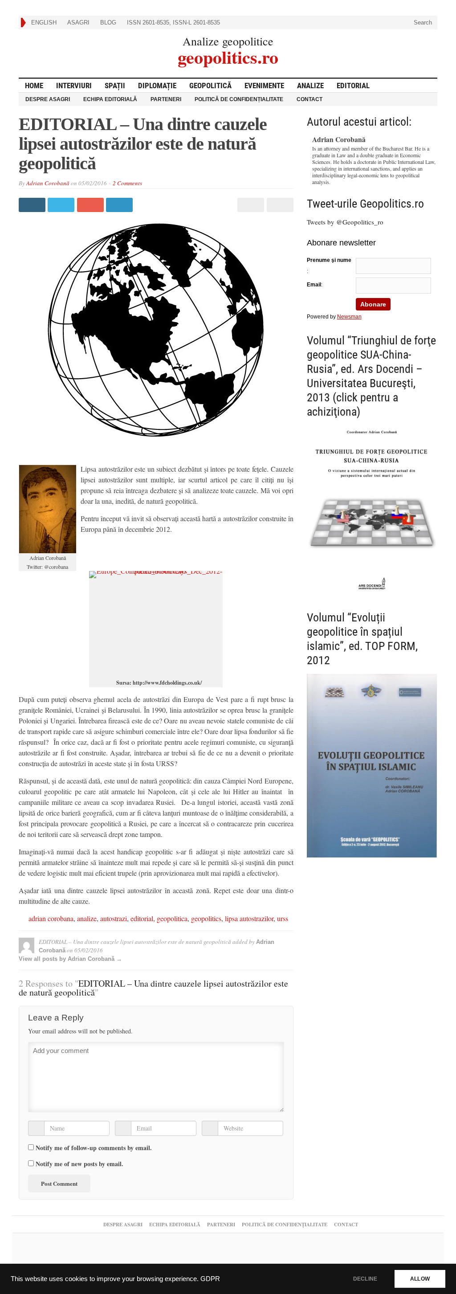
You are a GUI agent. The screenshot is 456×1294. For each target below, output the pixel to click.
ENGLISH (44, 22)
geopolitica (172, 918)
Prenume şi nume (329, 260)
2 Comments (127, 183)
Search (422, 22)
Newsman (349, 317)
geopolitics (206, 918)
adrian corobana (50, 918)
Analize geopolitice (228, 41)
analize (87, 918)
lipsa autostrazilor (249, 918)
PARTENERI (166, 99)
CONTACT (309, 99)
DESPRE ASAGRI (47, 99)
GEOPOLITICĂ (210, 85)
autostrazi (113, 918)
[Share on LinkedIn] (120, 205)
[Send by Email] (278, 205)
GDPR (210, 1278)
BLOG (108, 22)
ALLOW (420, 1279)
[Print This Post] (249, 205)
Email (314, 285)
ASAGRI (78, 22)
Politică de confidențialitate (239, 99)
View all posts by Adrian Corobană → (70, 958)
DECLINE (365, 1279)
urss (282, 918)
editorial (141, 918)
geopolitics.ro (228, 56)
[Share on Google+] (91, 205)
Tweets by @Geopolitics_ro (345, 221)
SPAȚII (115, 85)
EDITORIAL (353, 85)
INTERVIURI (74, 85)
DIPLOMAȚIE (157, 85)
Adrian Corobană (47, 183)
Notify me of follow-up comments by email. (94, 1147)
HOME (34, 85)
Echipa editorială (110, 99)
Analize (310, 85)
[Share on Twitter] (62, 205)
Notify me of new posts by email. (79, 1163)
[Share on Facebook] (33, 205)
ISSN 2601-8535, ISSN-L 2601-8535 (173, 22)
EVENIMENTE (264, 85)
